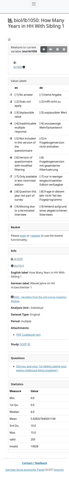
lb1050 (18, 67)
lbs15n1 (19, 266)
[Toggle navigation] (34, 4)
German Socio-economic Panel (24, 470)
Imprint (59, 470)
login (23, 235)
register (35, 235)
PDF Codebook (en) (28, 335)
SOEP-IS (25, 344)
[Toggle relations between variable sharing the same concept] (43, 49)
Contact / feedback (34, 463)
